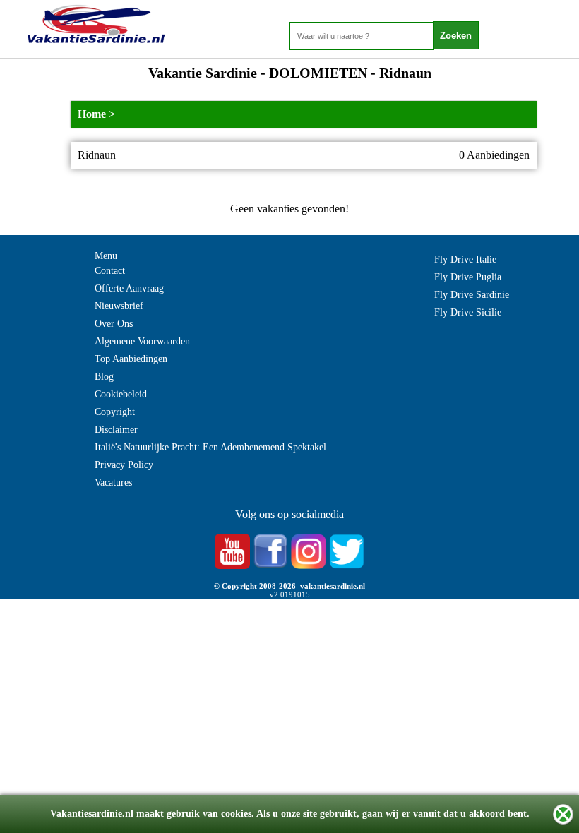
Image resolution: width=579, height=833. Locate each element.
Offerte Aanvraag (129, 288)
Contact (110, 270)
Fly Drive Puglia (467, 277)
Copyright (115, 412)
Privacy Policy (124, 465)
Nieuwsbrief (119, 306)
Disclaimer (116, 429)
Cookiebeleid (121, 394)
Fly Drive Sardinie (471, 294)
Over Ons (114, 323)
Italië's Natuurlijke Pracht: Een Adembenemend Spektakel (210, 447)
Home (92, 114)
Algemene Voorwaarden (142, 341)
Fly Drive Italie (465, 259)
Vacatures (113, 482)
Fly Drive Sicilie (467, 312)
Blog (104, 376)
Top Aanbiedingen (131, 359)
